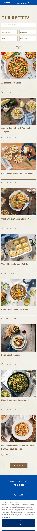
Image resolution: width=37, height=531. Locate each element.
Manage (18, 528)
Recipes (25, 3)
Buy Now (19, 3)
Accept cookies (18, 521)
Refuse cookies (18, 525)
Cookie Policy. (7, 517)
